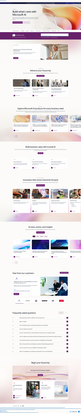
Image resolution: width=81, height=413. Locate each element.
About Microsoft (6, 409)
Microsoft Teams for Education (24, 407)
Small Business (36, 408)
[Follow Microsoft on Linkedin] (23, 406)
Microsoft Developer (43, 408)
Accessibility (29, 409)
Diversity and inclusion (24, 409)
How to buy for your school (38, 407)
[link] (16, 31)
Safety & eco (30, 412)
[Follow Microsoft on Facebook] (19, 406)
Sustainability (33, 409)
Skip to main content (3, 0)
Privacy (15, 412)
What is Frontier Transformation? (45, 37)
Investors (20, 409)
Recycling (33, 412)
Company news (11, 409)
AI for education (63, 407)
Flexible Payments (4, 407)
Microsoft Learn (48, 408)
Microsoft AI (1, 408)
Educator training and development (47, 407)
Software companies (76, 408)
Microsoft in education (10, 407)
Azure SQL (28, 290)
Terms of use (23, 412)
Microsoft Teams (26, 408)
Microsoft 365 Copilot (31, 408)
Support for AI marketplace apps (55, 408)
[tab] (34, 236)
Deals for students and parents (56, 407)
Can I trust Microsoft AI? (54, 37)
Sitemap (8, 412)
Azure (16, 290)
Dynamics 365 (10, 408)
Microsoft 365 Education (31, 407)
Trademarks (26, 412)
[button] (19, 300)
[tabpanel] (40, 251)
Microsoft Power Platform (20, 408)
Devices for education (17, 407)
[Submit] (67, 35)
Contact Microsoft (11, 412)
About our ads (36, 412)
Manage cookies (19, 412)
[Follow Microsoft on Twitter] (21, 406)
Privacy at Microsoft (15, 409)
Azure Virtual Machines (22, 290)
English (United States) (3, 410)
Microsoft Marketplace (70, 408)
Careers (3, 409)
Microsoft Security (5, 408)
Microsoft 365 (14, 408)
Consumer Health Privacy (3, 412)
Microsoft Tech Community (63, 408)
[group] (40, 52)
